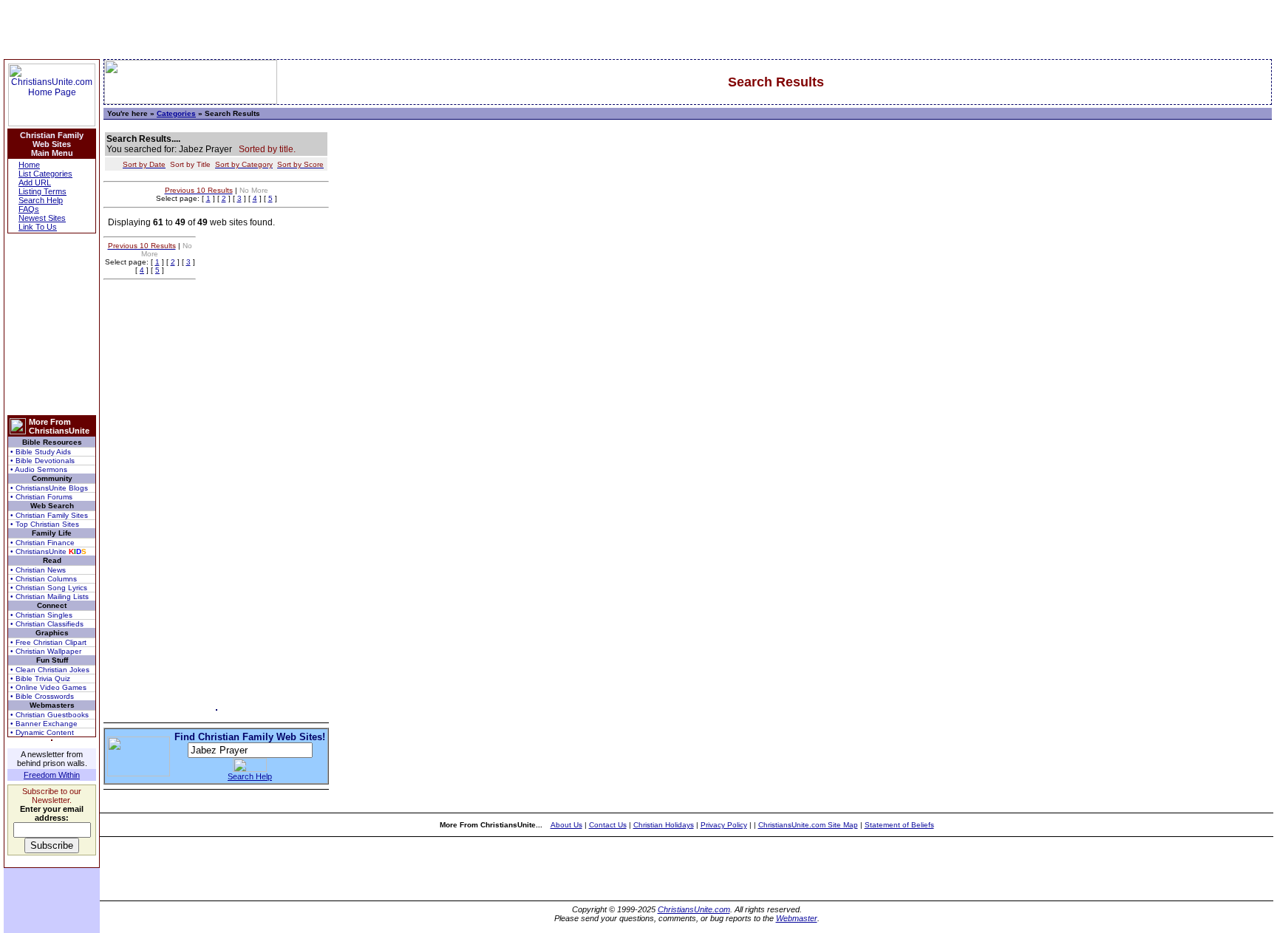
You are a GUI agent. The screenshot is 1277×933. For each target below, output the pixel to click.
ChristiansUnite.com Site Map (808, 825)
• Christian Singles (41, 615)
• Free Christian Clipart (48, 642)
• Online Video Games (48, 687)
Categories (176, 113)
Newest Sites (42, 217)
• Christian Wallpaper (45, 651)
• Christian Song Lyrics (48, 588)
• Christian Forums (41, 497)
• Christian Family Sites (49, 515)
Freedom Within (52, 774)
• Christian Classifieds (47, 624)
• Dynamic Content (42, 732)
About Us (566, 825)
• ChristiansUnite (48, 551)
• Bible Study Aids (40, 452)
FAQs (28, 209)
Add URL (34, 182)
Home (29, 164)
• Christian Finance (42, 543)
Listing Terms (42, 191)
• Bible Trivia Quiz (40, 678)
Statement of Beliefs (899, 825)
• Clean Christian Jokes (49, 670)
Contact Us (608, 825)
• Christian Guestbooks (49, 715)
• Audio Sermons (38, 469)
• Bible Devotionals (42, 461)
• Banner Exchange (44, 724)
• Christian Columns (43, 579)
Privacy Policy (724, 825)
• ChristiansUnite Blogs (49, 488)
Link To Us (37, 226)
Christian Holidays (663, 825)
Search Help (40, 200)
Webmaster (796, 918)
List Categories (45, 173)
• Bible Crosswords (42, 696)
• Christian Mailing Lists (49, 596)
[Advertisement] (51, 324)
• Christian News (38, 570)
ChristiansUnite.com (694, 909)
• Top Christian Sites (44, 524)
